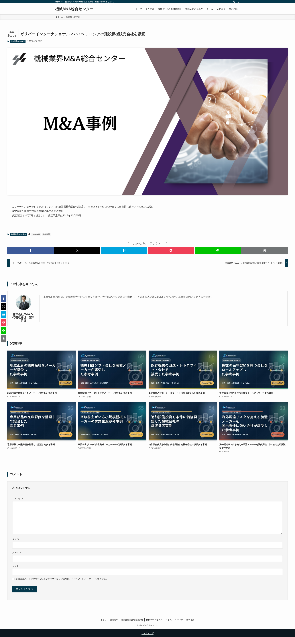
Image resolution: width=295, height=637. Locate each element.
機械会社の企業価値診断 (132, 620)
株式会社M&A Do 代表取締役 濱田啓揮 (24, 317)
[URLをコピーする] (264, 250)
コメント (18, 498)
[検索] (238, 1)
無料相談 (190, 620)
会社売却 (114, 620)
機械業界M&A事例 (18, 41)
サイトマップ (147, 633)
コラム (169, 620)
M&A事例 (36, 234)
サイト (15, 566)
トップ (104, 620)
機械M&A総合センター (74, 9)
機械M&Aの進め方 (154, 620)
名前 (15, 539)
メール (17, 552)
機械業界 (46, 234)
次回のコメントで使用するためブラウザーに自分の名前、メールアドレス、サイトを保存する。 (62, 579)
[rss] (234, 1)
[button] (30, 250)
